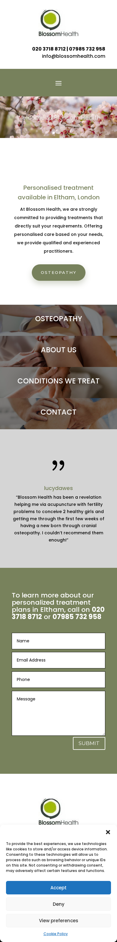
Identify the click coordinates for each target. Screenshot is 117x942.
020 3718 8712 (49, 48)
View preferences (58, 920)
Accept (58, 888)
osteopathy (58, 272)
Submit (89, 743)
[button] (108, 832)
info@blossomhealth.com (73, 56)
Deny (58, 904)
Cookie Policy (56, 933)
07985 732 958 (87, 48)
